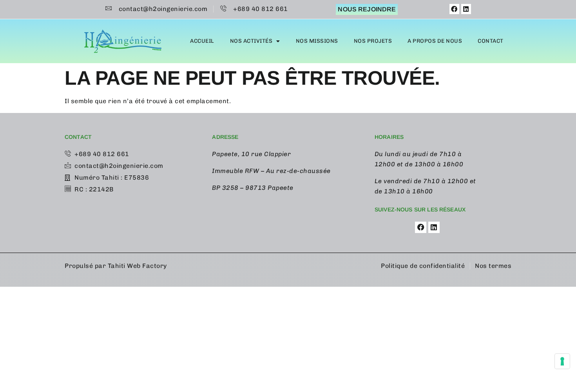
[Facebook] (454, 9)
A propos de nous (435, 41)
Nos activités (251, 41)
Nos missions (317, 41)
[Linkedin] (466, 9)
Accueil (202, 41)
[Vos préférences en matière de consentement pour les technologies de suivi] (562, 361)
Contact (491, 41)
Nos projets (373, 41)
